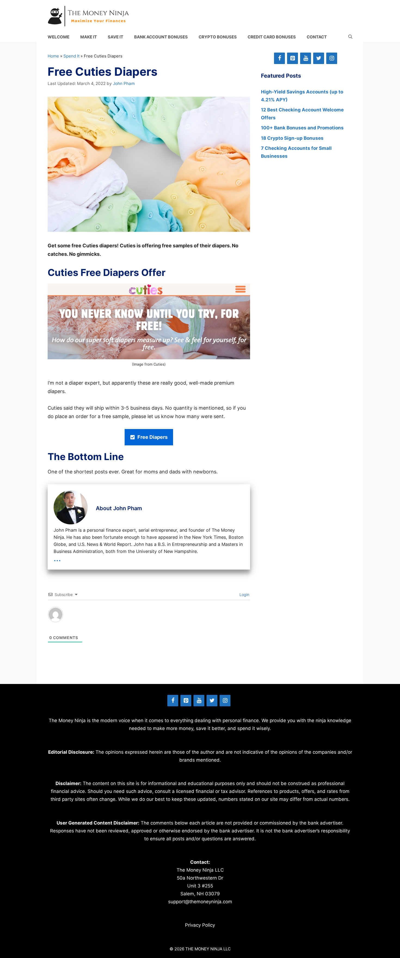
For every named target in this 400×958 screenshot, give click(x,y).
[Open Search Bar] (350, 37)
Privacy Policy (200, 925)
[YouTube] (305, 58)
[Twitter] (318, 58)
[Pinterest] (292, 58)
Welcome (58, 36)
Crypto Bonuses (218, 36)
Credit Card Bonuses (272, 36)
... (57, 558)
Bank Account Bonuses (161, 36)
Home (53, 56)
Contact (317, 36)
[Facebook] (279, 58)
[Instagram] (331, 58)
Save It (115, 36)
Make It (88, 36)
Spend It (71, 56)
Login (243, 594)
